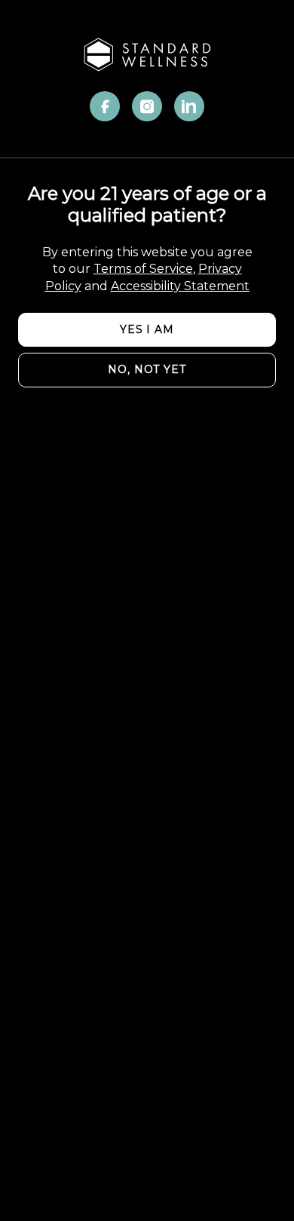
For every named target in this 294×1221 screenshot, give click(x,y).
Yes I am (147, 329)
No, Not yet (146, 369)
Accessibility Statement (180, 286)
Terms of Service (143, 269)
